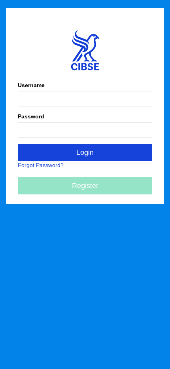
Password (31, 116)
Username (31, 85)
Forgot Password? (41, 165)
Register (85, 186)
